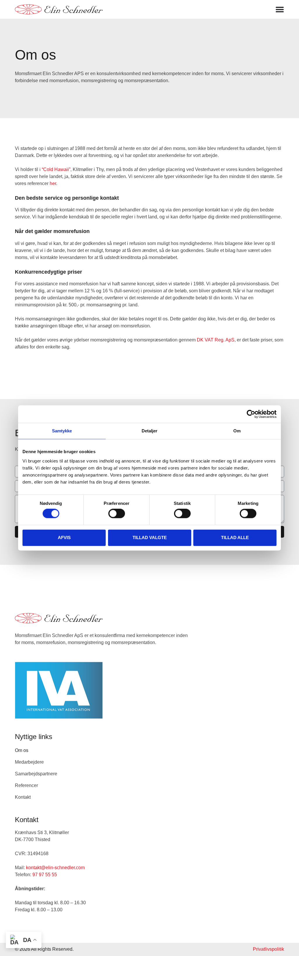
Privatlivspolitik (268, 949)
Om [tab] (237, 430)
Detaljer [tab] (150, 430)
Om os (21, 750)
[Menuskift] (279, 9)
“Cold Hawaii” (56, 169)
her (53, 183)
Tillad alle (235, 537)
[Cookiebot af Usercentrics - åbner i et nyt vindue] (251, 414)
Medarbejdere (29, 762)
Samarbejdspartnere (36, 773)
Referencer (26, 785)
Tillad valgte (150, 537)
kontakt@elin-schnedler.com (55, 867)
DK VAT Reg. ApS (215, 339)
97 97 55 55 (44, 874)
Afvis (64, 537)
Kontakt (23, 797)
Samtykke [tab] (62, 430)
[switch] (116, 513)
